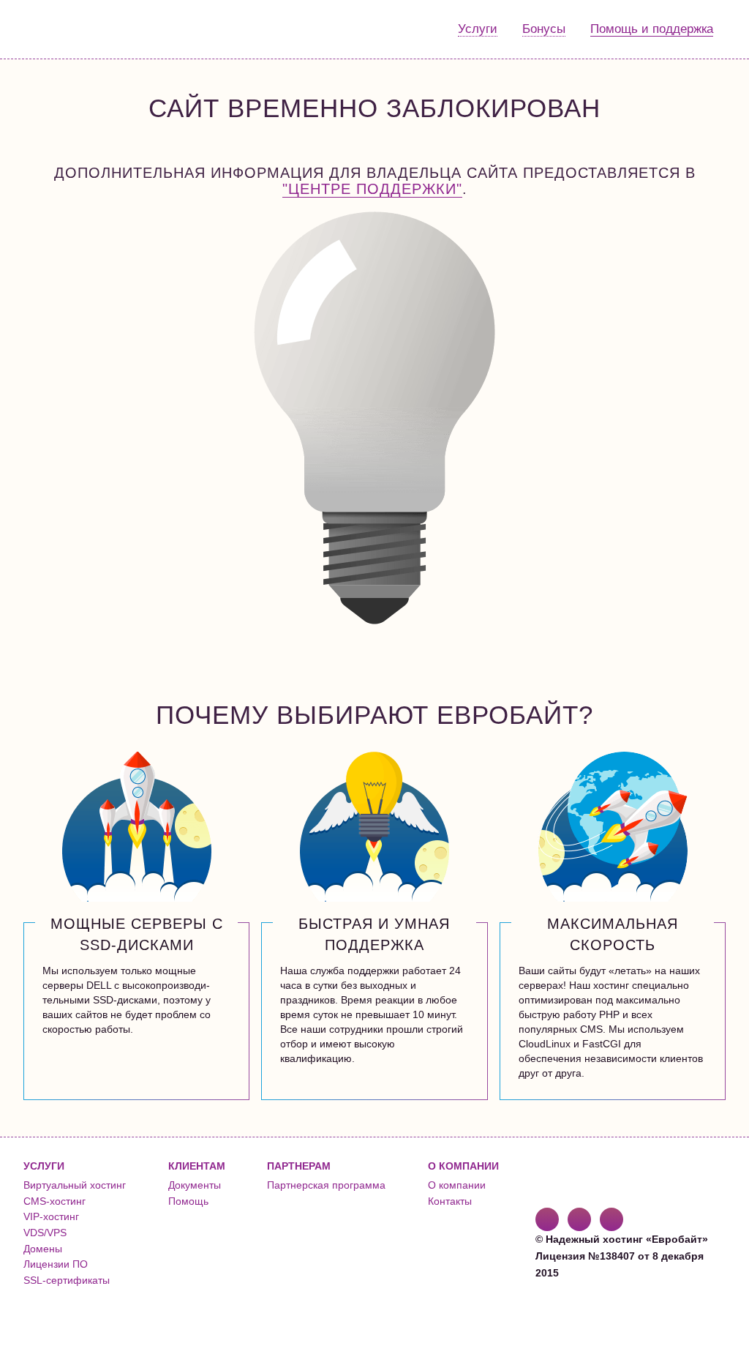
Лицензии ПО (55, 1264)
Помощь (188, 1201)
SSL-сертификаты (66, 1280)
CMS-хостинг (54, 1201)
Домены (42, 1249)
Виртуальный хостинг (74, 1185)
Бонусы (543, 29)
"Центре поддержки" (372, 189)
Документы (194, 1185)
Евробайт (83, 29)
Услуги (477, 29)
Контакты (450, 1201)
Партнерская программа (326, 1185)
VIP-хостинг (51, 1216)
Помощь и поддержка (651, 29)
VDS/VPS (45, 1232)
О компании (457, 1185)
